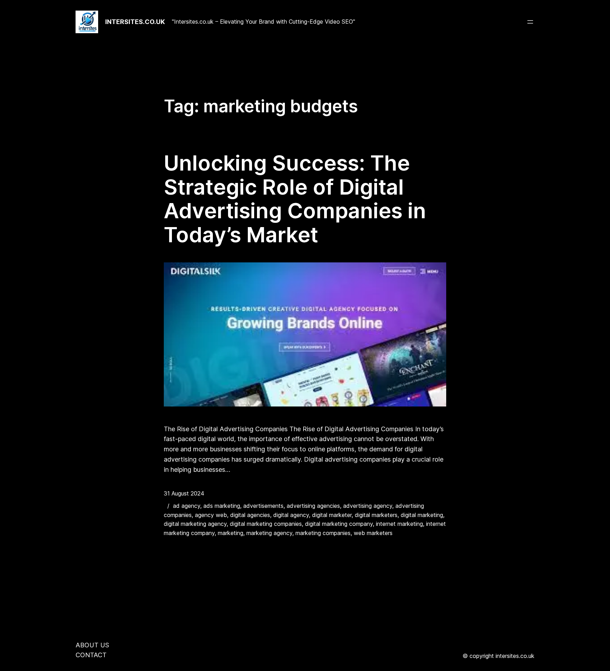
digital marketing (422, 514)
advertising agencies (313, 505)
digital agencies (250, 514)
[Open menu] (530, 22)
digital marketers (376, 514)
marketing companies (323, 532)
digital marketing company (339, 523)
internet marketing (399, 523)
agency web (211, 514)
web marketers (373, 532)
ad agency (186, 505)
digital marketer (332, 514)
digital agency (291, 514)
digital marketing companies (266, 523)
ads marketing (221, 505)
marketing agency (269, 532)
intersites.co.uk (135, 21)
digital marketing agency (195, 523)
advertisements (263, 505)
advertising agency (367, 505)
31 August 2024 (184, 493)
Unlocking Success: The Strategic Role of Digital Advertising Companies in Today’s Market (295, 199)
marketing (230, 532)
